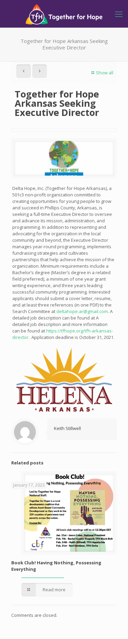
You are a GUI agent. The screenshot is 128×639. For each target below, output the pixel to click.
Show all (104, 73)
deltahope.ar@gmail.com (82, 311)
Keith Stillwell (67, 428)
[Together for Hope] (64, 13)
